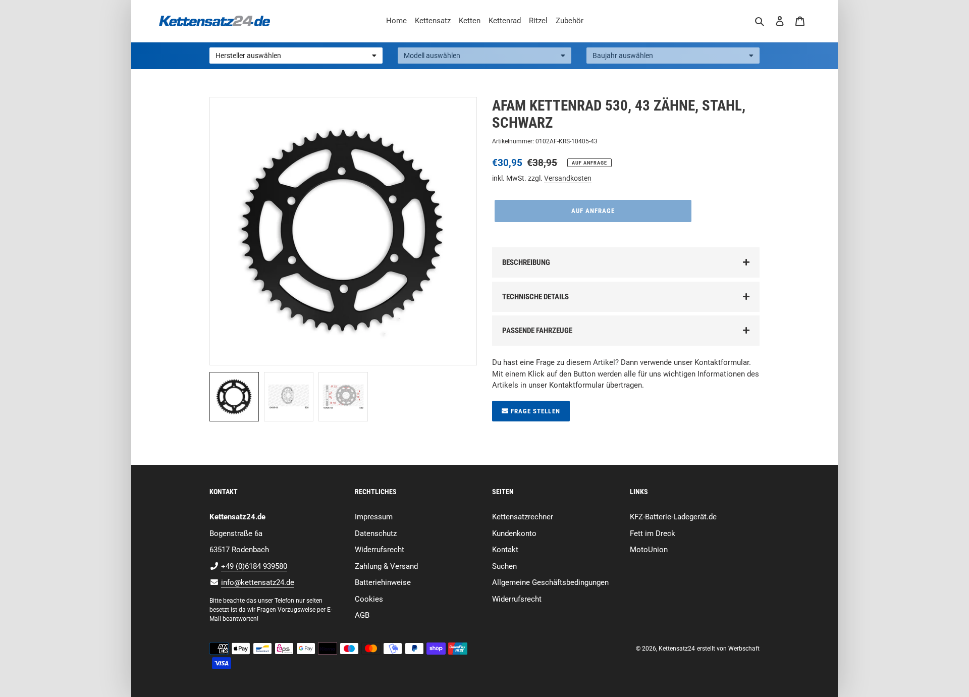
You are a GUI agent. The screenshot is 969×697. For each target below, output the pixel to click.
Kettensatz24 (677, 648)
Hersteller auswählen (248, 55)
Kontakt (505, 549)
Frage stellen (534, 411)
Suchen (504, 566)
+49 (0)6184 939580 (254, 566)
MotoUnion (649, 549)
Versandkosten (567, 178)
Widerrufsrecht (379, 549)
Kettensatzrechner (522, 516)
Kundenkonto (514, 533)
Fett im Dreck (652, 533)
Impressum (374, 516)
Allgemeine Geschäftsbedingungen (550, 582)
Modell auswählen (432, 55)
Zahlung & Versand (386, 566)
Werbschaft (744, 648)
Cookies (369, 599)
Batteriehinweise (383, 582)
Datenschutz (376, 533)
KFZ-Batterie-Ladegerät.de (673, 516)
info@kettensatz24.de (257, 582)
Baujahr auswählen (623, 55)
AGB (362, 615)
